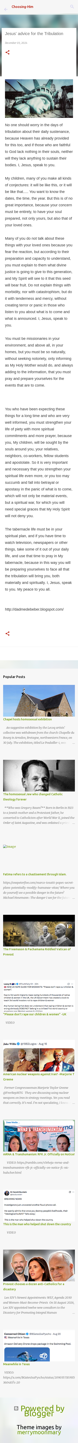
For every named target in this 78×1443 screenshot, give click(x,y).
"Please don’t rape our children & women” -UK (34, 1014)
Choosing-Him (22, 7)
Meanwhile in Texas (16, 1364)
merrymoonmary (39, 1432)
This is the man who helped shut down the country (37, 1224)
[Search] (72, 7)
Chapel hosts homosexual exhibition (27, 719)
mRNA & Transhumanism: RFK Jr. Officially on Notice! (39, 1154)
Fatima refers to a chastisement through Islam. (34, 874)
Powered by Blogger (41, 1411)
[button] (7, 52)
